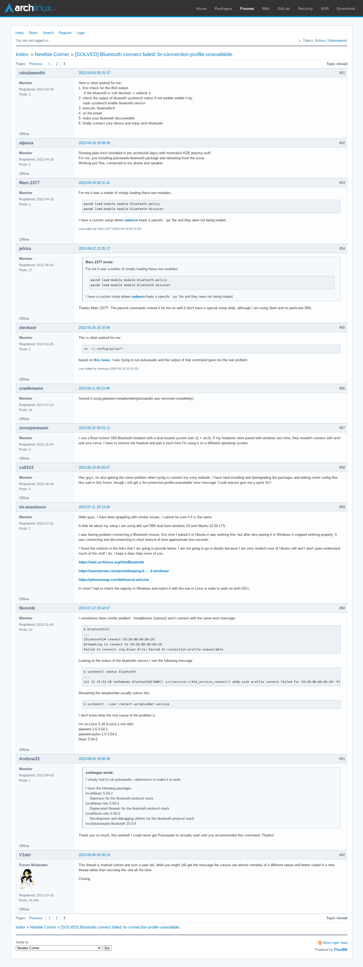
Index (19, 33)
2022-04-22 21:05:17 (94, 249)
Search (48, 33)
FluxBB (340, 949)
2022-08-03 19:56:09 (94, 759)
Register (65, 33)
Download (346, 8)
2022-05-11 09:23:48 (94, 388)
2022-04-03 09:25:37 (94, 73)
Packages (223, 8)
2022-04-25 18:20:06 (94, 328)
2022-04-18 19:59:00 (94, 143)
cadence (131, 220)
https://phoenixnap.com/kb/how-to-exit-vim (114, 580)
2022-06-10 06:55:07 (94, 467)
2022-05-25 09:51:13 (94, 428)
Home (201, 8)
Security (305, 8)
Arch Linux (29, 8)
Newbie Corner (52, 54)
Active (320, 40)
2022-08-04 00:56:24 (94, 855)
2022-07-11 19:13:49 (94, 507)
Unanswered (337, 40)
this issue (102, 360)
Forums (247, 8)
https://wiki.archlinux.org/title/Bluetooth (111, 562)
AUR (325, 8)
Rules (33, 33)
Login (81, 33)
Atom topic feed (335, 943)
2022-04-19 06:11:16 (94, 183)
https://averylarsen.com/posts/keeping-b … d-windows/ (124, 571)
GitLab (284, 8)
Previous (36, 64)
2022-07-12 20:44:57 (94, 608)
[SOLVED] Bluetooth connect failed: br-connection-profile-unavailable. (154, 54)
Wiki (266, 8)
